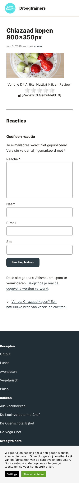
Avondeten (8, 372)
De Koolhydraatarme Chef (20, 415)
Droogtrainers (32, 8)
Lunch (4, 363)
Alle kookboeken (13, 406)
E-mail (11, 223)
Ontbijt (5, 354)
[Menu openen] (72, 8)
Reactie (13, 159)
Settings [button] (12, 474)
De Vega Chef (10, 432)
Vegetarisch (9, 380)
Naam (11, 204)
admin (38, 46)
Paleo (4, 389)
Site (9, 242)
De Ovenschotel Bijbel (17, 423)
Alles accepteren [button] (34, 474)
